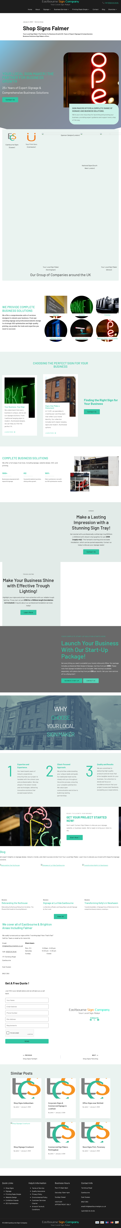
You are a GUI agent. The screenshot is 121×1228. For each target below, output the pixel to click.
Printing (107, 315)
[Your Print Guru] (31, 137)
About (37, 9)
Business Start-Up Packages (107, 338)
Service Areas (39, 22)
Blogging (4, 899)
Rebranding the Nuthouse (15, 903)
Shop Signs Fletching (90, 1057)
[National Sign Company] (95, 147)
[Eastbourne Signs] (12, 137)
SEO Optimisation (81, 338)
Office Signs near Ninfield (93, 1103)
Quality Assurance (38, 1191)
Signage (56, 315)
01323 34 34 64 (113, 3)
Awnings (82, 315)
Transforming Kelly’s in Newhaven (101, 903)
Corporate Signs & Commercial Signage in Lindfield (57, 1106)
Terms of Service (38, 1188)
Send (27, 1041)
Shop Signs (10, 1188)
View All (60, 916)
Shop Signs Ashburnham (23, 1103)
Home (30, 9)
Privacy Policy (37, 1194)
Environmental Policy (39, 1197)
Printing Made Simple (13, 1194)
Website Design (55, 338)
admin (17, 1107)
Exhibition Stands (12, 1200)
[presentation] (26, 1088)
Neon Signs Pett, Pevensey (94, 1147)
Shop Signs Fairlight (30, 1057)
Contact (96, 9)
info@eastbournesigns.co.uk (12, 946)
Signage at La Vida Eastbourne (58, 903)
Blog (103, 9)
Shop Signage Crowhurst (24, 1147)
